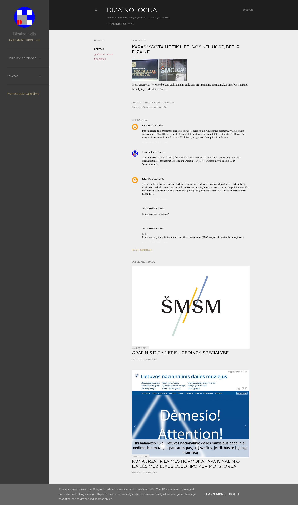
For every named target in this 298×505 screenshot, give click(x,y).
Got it (234, 494)
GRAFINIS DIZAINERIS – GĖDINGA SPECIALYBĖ (180, 352)
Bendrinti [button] (99, 40)
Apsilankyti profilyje (24, 40)
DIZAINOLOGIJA (131, 10)
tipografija (100, 58)
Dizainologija (149, 152)
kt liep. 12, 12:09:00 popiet (155, 142)
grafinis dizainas (103, 54)
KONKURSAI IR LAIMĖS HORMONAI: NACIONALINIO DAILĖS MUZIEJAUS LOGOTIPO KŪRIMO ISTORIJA (186, 464)
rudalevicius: (149, 125)
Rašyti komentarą (142, 250)
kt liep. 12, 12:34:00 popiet (155, 169)
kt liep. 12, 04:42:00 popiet (155, 198)
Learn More (214, 494)
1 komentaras (150, 359)
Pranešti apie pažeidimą (23, 93)
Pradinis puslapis (121, 23)
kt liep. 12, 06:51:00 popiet (155, 219)
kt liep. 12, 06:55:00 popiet (155, 242)
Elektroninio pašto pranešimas (159, 102)
